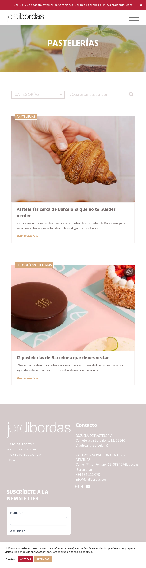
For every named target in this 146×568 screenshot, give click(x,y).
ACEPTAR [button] (25, 559)
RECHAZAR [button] (43, 559)
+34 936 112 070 (87, 474)
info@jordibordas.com (91, 479)
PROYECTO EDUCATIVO (24, 454)
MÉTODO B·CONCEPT (22, 449)
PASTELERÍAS (26, 116)
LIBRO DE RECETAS (21, 444)
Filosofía (24, 265)
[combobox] (38, 95)
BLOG (11, 459)
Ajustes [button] (10, 559)
